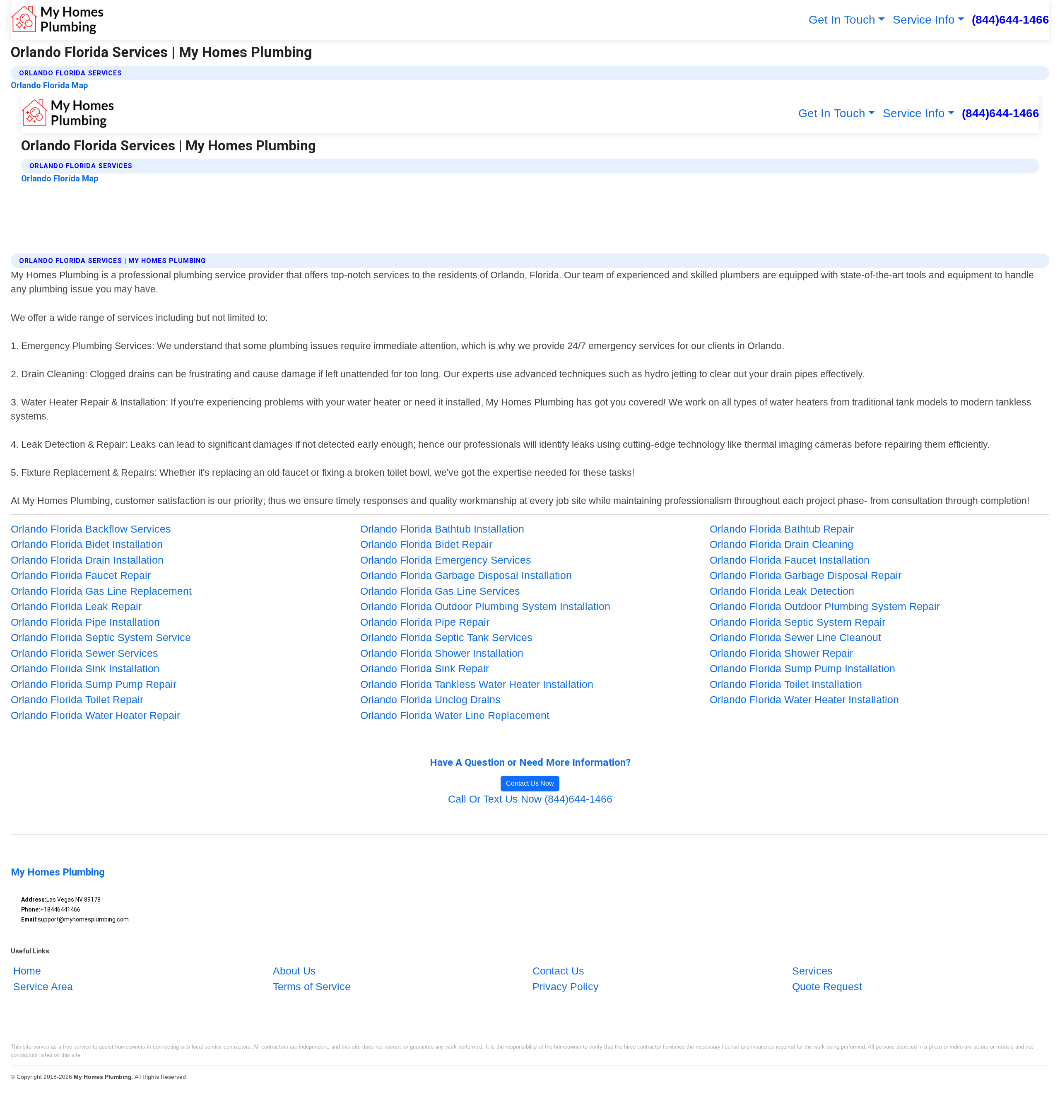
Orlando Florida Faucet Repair (81, 575)
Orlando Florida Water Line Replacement (454, 715)
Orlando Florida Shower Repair (781, 653)
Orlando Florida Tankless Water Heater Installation (476, 684)
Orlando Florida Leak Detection (782, 591)
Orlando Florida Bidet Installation (87, 544)
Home (27, 971)
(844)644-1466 (1010, 19)
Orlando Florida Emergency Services (445, 560)
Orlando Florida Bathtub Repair (782, 529)
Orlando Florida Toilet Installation (786, 684)
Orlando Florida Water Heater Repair (95, 715)
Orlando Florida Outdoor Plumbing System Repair (825, 606)
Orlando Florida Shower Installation (441, 653)
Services (812, 971)
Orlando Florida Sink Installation (85, 668)
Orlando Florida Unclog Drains (430, 699)
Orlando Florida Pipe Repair (424, 622)
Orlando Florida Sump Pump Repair (93, 684)
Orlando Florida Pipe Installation (85, 622)
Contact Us (558, 971)
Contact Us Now (530, 783)
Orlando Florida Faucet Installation (790, 560)
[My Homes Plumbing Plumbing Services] (57, 19)
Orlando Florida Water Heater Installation (804, 699)
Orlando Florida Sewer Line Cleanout (795, 637)
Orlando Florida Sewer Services (84, 653)
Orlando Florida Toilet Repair (77, 699)
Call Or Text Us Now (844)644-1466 (530, 799)
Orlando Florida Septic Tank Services (446, 637)
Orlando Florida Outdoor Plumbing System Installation (485, 606)
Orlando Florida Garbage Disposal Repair (805, 575)
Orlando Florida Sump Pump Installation (802, 668)
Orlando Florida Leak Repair (76, 606)
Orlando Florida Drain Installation (87, 560)
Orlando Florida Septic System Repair (797, 622)
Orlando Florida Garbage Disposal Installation (466, 575)
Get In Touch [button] (842, 19)
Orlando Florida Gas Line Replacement (101, 591)
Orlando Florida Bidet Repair (426, 544)
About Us (294, 971)
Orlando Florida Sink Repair (424, 668)
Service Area (43, 986)
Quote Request (827, 986)
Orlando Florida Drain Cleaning (781, 544)
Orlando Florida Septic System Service (101, 637)
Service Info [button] (924, 19)
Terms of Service (312, 986)
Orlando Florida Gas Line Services (440, 591)
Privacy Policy (565, 986)
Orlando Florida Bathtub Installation (442, 529)
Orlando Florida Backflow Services (91, 529)
